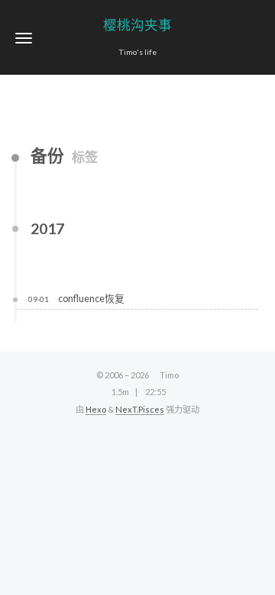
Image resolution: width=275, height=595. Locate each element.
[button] (24, 37)
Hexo (96, 409)
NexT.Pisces (139, 409)
